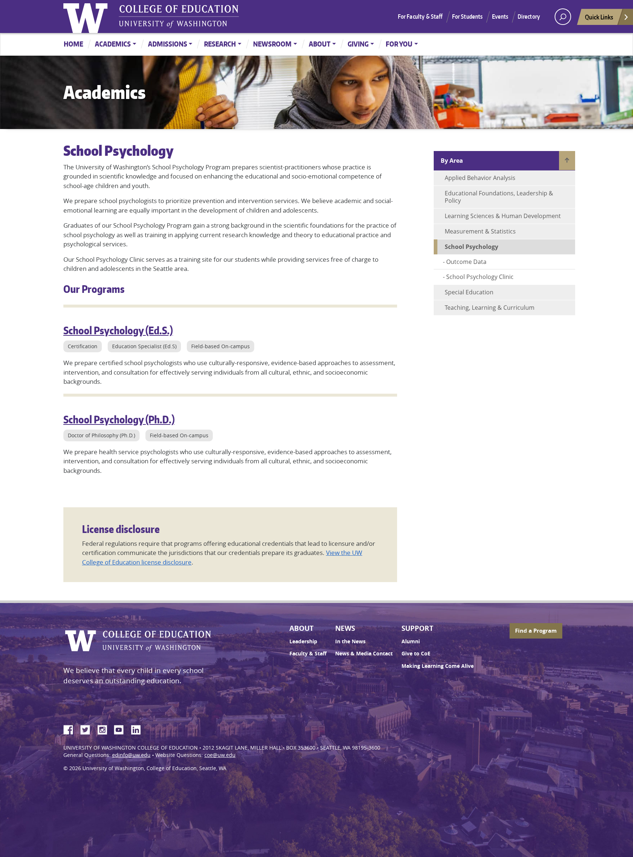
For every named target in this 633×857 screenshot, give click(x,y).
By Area (452, 161)
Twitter (88, 728)
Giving (358, 43)
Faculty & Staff (307, 653)
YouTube (121, 728)
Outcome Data (466, 262)
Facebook (71, 728)
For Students (467, 16)
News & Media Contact (364, 653)
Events (500, 16)
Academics (113, 43)
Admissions (167, 43)
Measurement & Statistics (480, 231)
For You (399, 43)
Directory (529, 16)
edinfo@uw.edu (131, 755)
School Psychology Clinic (480, 277)
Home (73, 43)
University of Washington (87, 16)
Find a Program (536, 631)
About (319, 43)
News (345, 628)
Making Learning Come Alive (437, 666)
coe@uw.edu (220, 755)
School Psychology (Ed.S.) (118, 330)
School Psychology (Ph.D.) (119, 419)
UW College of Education (178, 16)
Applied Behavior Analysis (480, 178)
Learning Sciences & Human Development (503, 216)
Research (220, 43)
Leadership (303, 641)
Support (417, 628)
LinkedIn (138, 728)
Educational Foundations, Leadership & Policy (499, 197)
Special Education (469, 292)
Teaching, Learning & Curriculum (489, 308)
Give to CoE (415, 653)
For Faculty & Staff (420, 16)
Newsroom (272, 43)
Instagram (104, 728)
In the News (350, 641)
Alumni (410, 641)
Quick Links (599, 17)
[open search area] (563, 16)
